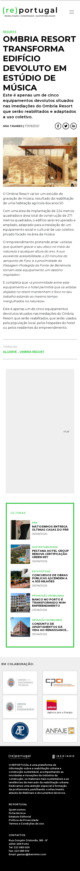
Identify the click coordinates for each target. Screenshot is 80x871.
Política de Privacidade (23, 820)
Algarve (10, 351)
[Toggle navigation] (71, 12)
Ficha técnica (17, 813)
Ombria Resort (31, 351)
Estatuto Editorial (20, 816)
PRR (34, 522)
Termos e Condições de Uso (26, 823)
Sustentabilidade (45, 547)
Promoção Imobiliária (48, 595)
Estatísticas (41, 571)
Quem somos (17, 809)
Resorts (9, 31)
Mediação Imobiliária (47, 620)
